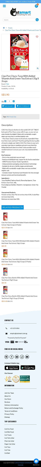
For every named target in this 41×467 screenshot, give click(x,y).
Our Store (7, 399)
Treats (10, 28)
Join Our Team (9, 393)
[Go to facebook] (36, 461)
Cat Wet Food (9, 432)
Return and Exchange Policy (13, 408)
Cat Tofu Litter (9, 438)
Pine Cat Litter (9, 441)
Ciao (7, 84)
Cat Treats (8, 435)
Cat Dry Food (8, 429)
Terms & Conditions (10, 411)
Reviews (7, 402)
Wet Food (10, 117)
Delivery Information (11, 405)
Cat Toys (7, 447)
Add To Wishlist (24, 106)
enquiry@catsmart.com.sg (18, 333)
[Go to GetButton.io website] (36, 465)
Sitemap (7, 417)
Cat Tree (7, 450)
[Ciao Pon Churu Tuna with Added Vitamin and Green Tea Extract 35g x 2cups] (37, 68)
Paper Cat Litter (9, 444)
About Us (7, 396)
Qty (2, 101)
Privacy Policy (9, 414)
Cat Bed (7, 453)
